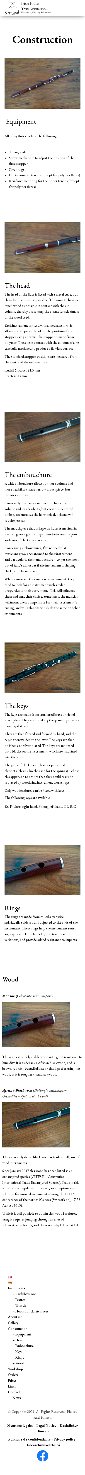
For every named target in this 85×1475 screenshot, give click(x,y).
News (16, 1397)
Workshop (15, 1369)
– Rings (18, 1357)
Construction (17, 1328)
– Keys (17, 1351)
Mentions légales (20, 1425)
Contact (14, 1392)
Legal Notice (46, 1425)
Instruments (16, 1288)
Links (12, 1386)
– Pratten (19, 1299)
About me (15, 1316)
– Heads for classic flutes (30, 1311)
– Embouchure (23, 1345)
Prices (12, 1380)
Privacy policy (64, 1439)
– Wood (18, 1363)
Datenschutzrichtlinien (42, 1445)
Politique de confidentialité (29, 1439)
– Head (17, 1340)
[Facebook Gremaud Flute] (42, 1455)
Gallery (13, 1322)
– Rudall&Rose (24, 1293)
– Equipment (21, 1334)
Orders (13, 1374)
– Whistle (19, 1305)
